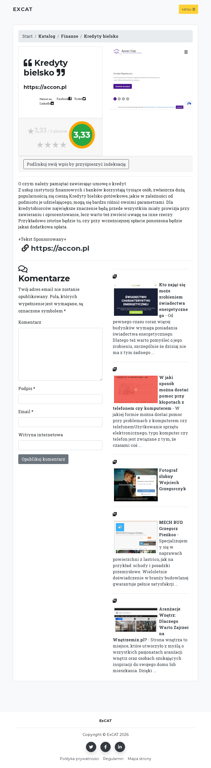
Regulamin (113, 758)
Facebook (62, 98)
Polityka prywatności (79, 758)
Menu (186, 9)
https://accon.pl (60, 248)
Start (27, 36)
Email (25, 411)
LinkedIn (45, 103)
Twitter (78, 98)
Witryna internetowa (40, 434)
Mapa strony (139, 758)
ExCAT (23, 9)
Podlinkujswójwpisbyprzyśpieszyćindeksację (76, 164)
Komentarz (29, 322)
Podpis (26, 388)
